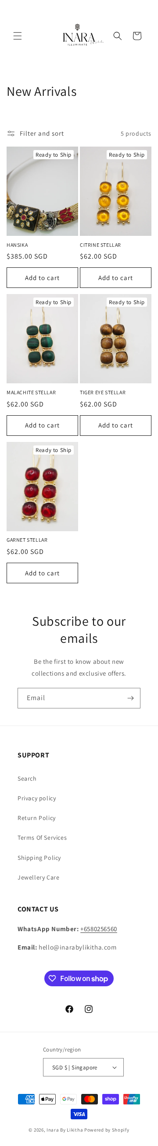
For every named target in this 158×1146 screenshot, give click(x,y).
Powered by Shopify (106, 1130)
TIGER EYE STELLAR (103, 392)
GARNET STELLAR (27, 539)
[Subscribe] (130, 698)
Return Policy (37, 818)
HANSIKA (17, 245)
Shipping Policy (39, 858)
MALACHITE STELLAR (31, 392)
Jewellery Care (38, 877)
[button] (17, 36)
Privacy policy (37, 798)
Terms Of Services (42, 837)
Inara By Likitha (65, 1130)
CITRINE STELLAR (100, 245)
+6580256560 (98, 929)
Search (27, 778)
